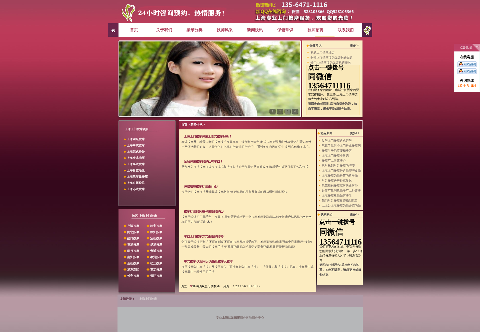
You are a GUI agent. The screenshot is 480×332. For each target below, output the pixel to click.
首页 (134, 30)
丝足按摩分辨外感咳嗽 (337, 180)
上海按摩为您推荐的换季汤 (340, 175)
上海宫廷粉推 (136, 183)
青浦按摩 (154, 251)
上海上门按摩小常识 (335, 155)
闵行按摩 (131, 251)
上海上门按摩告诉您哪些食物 (341, 170)
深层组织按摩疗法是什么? (201, 186)
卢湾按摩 (131, 226)
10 (254, 286)
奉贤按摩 (154, 257)
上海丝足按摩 (136, 139)
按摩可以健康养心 (334, 160)
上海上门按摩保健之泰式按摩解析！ (208, 136)
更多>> (355, 45)
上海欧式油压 (136, 158)
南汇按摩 (131, 257)
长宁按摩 (131, 276)
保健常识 (285, 30)
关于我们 (164, 30)
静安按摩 (154, 226)
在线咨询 (470, 64)
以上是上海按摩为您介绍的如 (341, 205)
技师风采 (225, 30)
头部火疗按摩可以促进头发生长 (331, 57)
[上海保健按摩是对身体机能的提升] (209, 115)
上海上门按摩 (148, 299)
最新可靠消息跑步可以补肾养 (341, 190)
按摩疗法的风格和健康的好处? (204, 211)
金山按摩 (131, 263)
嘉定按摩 (154, 269)
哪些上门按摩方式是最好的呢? (204, 236)
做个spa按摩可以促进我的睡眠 (330, 62)
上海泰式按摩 (136, 164)
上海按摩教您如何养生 (337, 195)
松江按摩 (154, 263)
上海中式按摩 (136, 145)
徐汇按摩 (154, 232)
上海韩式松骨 (136, 151)
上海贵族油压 (136, 170)
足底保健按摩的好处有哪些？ (203, 161)
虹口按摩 (131, 238)
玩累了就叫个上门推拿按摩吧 (341, 145)
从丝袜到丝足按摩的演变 (338, 165)
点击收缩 (466, 47)
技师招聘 (316, 30)
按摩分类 (194, 30)
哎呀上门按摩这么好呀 (337, 140)
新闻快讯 (255, 30)
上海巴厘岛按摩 (137, 176)
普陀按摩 (154, 276)
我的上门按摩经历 (322, 52)
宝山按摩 (154, 238)
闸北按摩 (131, 232)
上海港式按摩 (136, 189)
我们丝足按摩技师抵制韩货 (340, 200)
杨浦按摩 (154, 244)
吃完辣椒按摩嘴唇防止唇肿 (340, 185)
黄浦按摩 (131, 244)
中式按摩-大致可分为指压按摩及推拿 (208, 261)
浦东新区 (131, 269)
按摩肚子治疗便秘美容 (337, 150)
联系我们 (346, 30)
